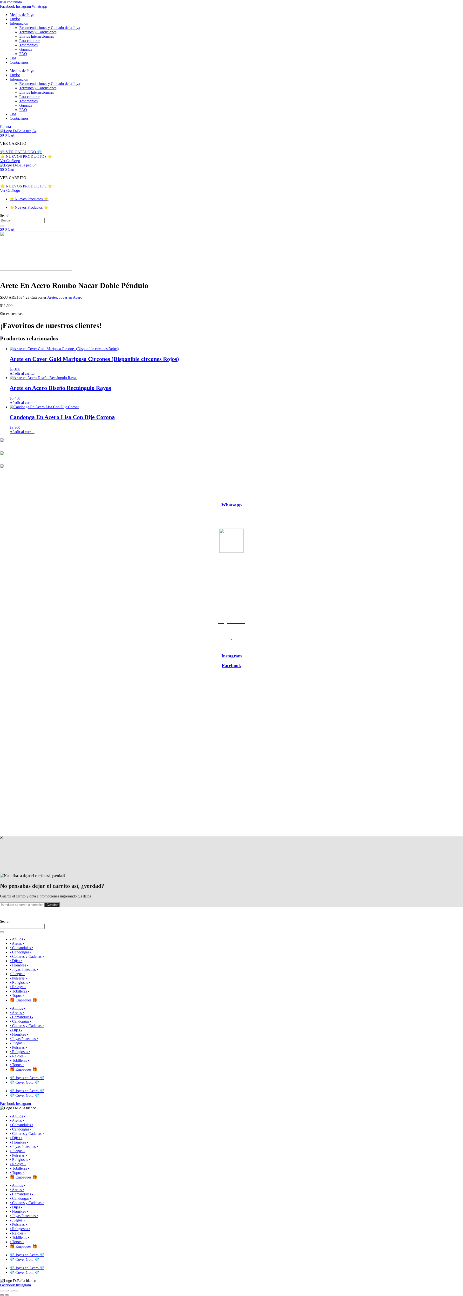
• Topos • (17, 995)
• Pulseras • (18, 978)
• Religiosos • (20, 982)
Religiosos (326, 495)
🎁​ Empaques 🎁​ (23, 1000)
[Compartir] (12, 1290)
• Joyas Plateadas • (24, 969)
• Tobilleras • (19, 991)
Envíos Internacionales (36, 36)
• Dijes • (16, 961)
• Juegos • (17, 974)
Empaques (216, 495)
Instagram (231, 655)
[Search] (2, 226)
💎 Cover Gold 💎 (24, 1082)
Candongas (143, 495)
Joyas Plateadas (263, 495)
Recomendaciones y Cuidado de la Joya (49, 28)
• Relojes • (18, 987)
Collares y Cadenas (173, 495)
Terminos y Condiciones (37, 32)
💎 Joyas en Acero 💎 (27, 1078)
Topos (382, 495)
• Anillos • (17, 939)
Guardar (52, 905)
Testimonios (28, 45)
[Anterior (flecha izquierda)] (2, 1295)
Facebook (231, 665)
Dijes (199, 495)
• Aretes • (17, 943)
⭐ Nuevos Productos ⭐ (29, 199)
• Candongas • (21, 952)
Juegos (287, 495)
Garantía (25, 49)
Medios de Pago (22, 15)
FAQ (23, 54)
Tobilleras (362, 495)
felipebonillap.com (244, 831)
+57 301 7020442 (231, 579)
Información (19, 23)
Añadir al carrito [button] (22, 373)
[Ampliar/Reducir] (2, 1290)
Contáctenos (19, 62)
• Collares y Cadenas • (27, 956)
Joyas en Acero (70, 297)
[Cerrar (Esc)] (16, 1290)
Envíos (15, 19)
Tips (13, 58)
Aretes (52, 297)
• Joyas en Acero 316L (210, 487)
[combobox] (22, 220)
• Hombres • (19, 965)
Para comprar (29, 41)
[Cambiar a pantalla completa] (7, 1290)
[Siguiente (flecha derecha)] (7, 1295)
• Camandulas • (21, 948)
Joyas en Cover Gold (251, 487)
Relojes (345, 495)
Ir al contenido (11, 2)
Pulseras (305, 495)
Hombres (238, 495)
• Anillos (81, 495)
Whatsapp (231, 504)
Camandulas (118, 495)
